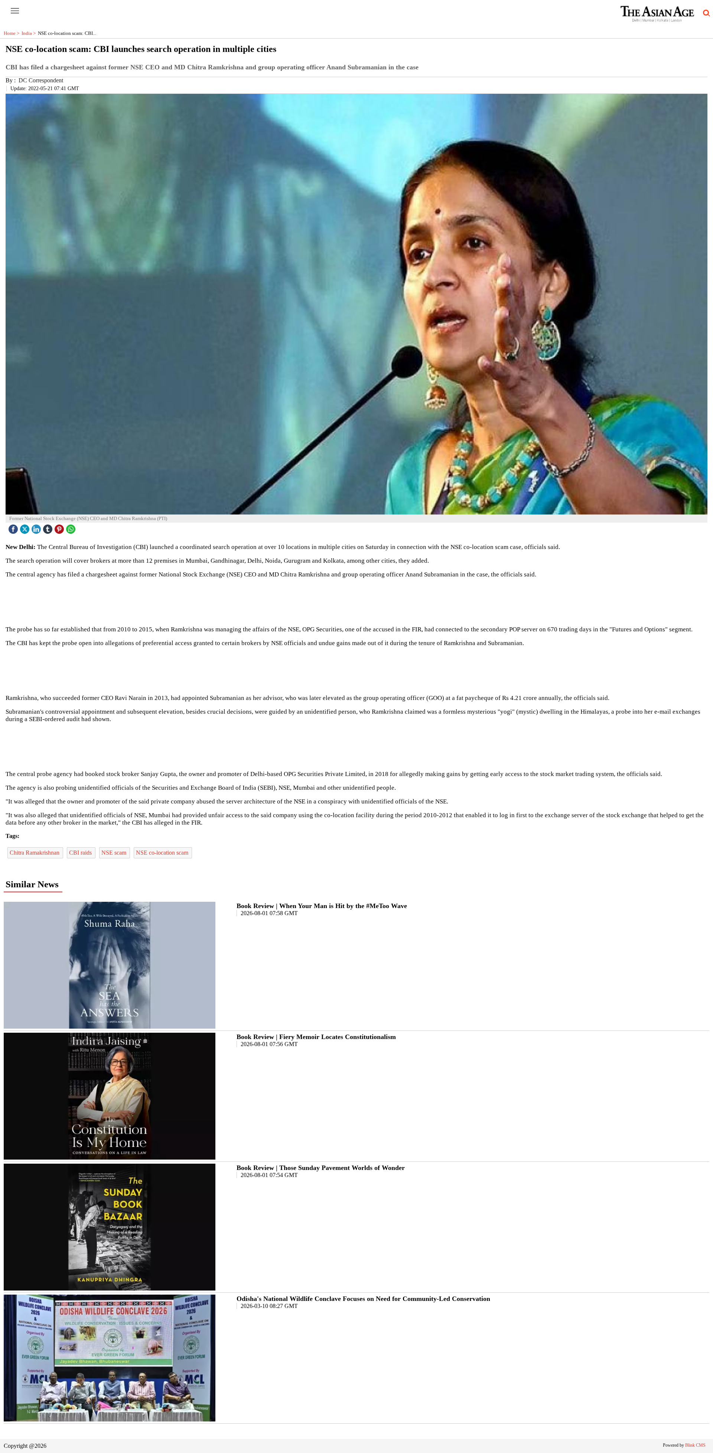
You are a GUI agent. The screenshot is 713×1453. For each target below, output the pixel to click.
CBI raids (81, 852)
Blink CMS (695, 1445)
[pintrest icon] (60, 527)
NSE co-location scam (163, 852)
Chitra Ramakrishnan (35, 852)
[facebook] (14, 527)
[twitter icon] (25, 527)
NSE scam (114, 852)
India (30, 33)
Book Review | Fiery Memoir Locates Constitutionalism (316, 1037)
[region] (356, 601)
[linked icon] (37, 527)
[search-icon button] (705, 13)
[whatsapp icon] (71, 527)
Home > (13, 33)
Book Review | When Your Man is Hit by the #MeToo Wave (322, 906)
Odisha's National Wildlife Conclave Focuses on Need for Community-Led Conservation (363, 1298)
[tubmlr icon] (48, 527)
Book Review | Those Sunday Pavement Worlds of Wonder (321, 1167)
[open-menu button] (15, 11)
